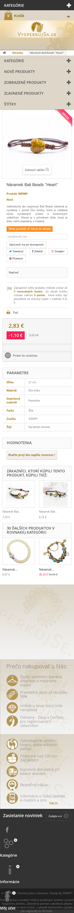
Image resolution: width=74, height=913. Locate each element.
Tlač (15, 312)
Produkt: (12, 193)
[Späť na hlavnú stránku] (4, 53)
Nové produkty (19, 71)
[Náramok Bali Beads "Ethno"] (18, 494)
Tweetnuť (17, 251)
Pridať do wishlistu (24, 355)
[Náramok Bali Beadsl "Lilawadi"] (55, 494)
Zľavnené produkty (24, 93)
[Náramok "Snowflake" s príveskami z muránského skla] (55, 551)
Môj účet (7, 908)
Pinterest (17, 258)
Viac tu (53, 802)
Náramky (17, 52)
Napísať (14, 272)
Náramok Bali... (11, 511)
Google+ (59, 251)
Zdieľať (38, 251)
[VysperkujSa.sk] (37, 28)
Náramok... (9, 569)
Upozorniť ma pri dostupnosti (26, 244)
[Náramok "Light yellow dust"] (18, 551)
